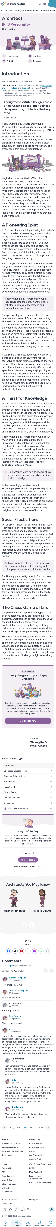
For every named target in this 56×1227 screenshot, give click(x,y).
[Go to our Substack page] (4, 1209)
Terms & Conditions (10, 1199)
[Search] (40, 4)
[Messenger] (34, 951)
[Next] (32, 924)
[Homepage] (13, 3)
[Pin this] (21, 951)
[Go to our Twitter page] (22, 1209)
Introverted (47, 85)
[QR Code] (28, 1209)
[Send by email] (28, 951)
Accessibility (7, 1203)
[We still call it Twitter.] (15, 951)
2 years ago (16, 980)
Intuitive (5, 88)
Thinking (13, 88)
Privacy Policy (35, 1199)
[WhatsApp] (41, 951)
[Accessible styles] (51, 1209)
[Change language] (44, 4)
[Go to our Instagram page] (16, 1209)
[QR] (47, 951)
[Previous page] (4, 1127)
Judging (25, 88)
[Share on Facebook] (8, 951)
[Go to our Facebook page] (10, 1209)
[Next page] (48, 1127)
